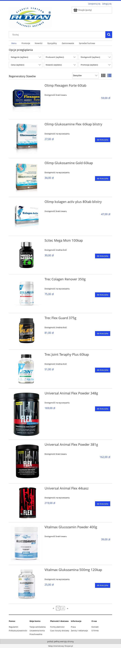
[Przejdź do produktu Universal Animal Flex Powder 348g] (26, 414)
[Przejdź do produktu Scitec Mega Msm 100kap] (26, 255)
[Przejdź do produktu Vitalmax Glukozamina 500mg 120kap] (26, 584)
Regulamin (13, 627)
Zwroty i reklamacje (79, 630)
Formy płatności (57, 627)
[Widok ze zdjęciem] (103, 75)
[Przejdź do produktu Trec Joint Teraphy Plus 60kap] (26, 369)
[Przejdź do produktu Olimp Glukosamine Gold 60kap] (26, 177)
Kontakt (95, 627)
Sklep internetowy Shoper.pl (60, 646)
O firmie (95, 630)
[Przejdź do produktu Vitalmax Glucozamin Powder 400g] (26, 544)
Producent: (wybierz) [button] (55, 57)
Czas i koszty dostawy (59, 630)
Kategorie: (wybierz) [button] (19, 57)
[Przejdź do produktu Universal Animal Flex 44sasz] (26, 503)
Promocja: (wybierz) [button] (89, 64)
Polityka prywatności (18, 630)
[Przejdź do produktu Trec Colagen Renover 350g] (26, 294)
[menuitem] (14, 43)
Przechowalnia (36, 634)
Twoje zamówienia (38, 627)
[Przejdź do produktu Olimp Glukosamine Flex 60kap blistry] (26, 139)
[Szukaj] (108, 34)
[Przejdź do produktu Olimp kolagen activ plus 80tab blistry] (26, 216)
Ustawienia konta (37, 630)
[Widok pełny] (109, 75)
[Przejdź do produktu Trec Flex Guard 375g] (26, 331)
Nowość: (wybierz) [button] (54, 64)
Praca (73, 627)
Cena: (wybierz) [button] (17, 64)
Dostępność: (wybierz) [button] (90, 57)
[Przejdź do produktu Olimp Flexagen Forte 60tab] (26, 100)
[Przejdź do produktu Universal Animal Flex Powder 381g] (26, 461)
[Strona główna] (30, 16)
